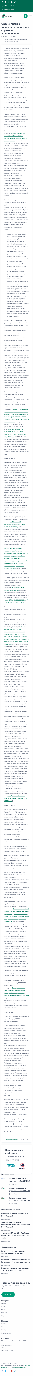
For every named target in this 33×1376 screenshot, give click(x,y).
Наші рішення (6, 1333)
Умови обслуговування (19, 1367)
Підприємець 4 (6, 1316)
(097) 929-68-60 (9, 6)
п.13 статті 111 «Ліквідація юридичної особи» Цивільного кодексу (14, 524)
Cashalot (4, 1313)
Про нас (4, 1327)
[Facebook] (2, 2)
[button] (26, 16)
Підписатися (8, 1294)
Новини (4, 1324)
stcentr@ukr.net (9, 9)
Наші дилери (6, 1330)
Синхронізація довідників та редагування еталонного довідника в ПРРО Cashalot (15, 1224)
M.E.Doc (4, 1303)
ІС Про (3, 1307)
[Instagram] (8, 2)
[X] (15, 2)
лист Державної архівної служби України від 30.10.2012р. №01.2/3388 (15, 798)
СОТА (3, 1310)
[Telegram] (5, 2)
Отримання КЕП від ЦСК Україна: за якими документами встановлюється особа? (15, 1235)
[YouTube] (12, 2)
